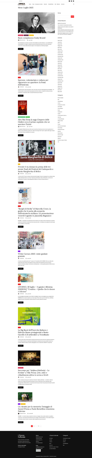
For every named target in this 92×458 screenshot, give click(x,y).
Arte (55, 4)
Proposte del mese (61, 129)
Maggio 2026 (60, 45)
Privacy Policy (38, 449)
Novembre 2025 (60, 56)
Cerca (59, 13)
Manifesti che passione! (62, 23)
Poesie (59, 124)
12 (38, 426)
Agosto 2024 (60, 82)
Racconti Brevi (60, 133)
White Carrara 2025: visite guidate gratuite (33, 255)
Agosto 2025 (60, 61)
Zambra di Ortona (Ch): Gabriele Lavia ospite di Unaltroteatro (65, 27)
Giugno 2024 (60, 86)
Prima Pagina (31, 35)
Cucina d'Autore (60, 108)
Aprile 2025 (60, 68)
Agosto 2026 (60, 40)
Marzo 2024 (60, 91)
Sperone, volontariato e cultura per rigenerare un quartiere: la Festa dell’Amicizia (33, 82)
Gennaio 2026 (60, 52)
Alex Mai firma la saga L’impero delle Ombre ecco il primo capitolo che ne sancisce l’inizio (34, 122)
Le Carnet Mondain (52, 448)
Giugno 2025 (60, 65)
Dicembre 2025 (60, 54)
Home (30, 4)
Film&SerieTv (26, 35)
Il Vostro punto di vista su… (62, 115)
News (33, 4)
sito (19, 164)
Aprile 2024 (60, 89)
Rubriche (58, 4)
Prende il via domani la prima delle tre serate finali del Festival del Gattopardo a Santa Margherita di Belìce (35, 169)
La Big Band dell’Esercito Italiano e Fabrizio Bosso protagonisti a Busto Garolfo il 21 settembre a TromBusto (33, 332)
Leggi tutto (20, 48)
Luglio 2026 (60, 42)
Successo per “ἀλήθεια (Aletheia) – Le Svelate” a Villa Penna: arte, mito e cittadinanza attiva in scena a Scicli (33, 372)
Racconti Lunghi (60, 134)
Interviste (62, 4)
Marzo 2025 (60, 70)
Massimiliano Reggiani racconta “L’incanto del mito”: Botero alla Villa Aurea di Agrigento (65, 34)
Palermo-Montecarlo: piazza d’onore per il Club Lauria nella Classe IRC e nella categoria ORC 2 (65, 30)
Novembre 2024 (60, 77)
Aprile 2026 (60, 47)
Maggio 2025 (60, 66)
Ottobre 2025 (60, 58)
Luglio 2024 (60, 84)
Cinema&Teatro (50, 4)
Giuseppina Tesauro (23, 413)
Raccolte (45, 4)
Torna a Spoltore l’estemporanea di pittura (65, 25)
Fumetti (59, 113)
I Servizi (50, 441)
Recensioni (59, 136)
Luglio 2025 (60, 63)
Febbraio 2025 (60, 72)
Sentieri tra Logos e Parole (62, 140)
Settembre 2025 (60, 59)
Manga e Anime (60, 120)
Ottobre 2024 (60, 79)
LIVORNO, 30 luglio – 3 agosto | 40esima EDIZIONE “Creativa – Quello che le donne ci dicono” (36, 289)
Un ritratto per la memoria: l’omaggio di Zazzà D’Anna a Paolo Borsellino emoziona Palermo (36, 408)
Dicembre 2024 (60, 75)
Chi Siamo (51, 438)
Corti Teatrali (60, 106)
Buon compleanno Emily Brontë (31, 38)
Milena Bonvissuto (22, 126)
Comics (59, 103)
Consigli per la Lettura (38, 4)
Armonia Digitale (60, 97)
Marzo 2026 (60, 49)
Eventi (59, 110)
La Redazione (22, 173)
